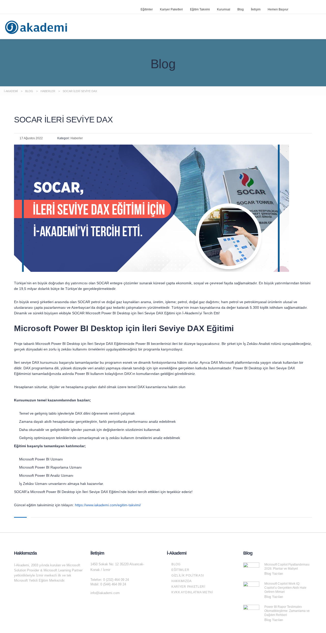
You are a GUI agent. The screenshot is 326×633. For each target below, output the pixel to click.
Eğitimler (147, 9)
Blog (240, 9)
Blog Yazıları (273, 573)
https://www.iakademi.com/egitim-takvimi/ (108, 505)
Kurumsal (223, 9)
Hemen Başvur (278, 9)
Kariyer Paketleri (171, 9)
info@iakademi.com (105, 593)
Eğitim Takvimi (200, 9)
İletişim (256, 9)
